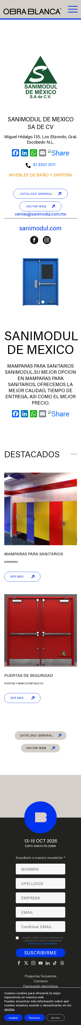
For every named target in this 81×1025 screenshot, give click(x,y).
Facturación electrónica (40, 986)
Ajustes (55, 1017)
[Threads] (62, 963)
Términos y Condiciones (42, 943)
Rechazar (34, 1017)
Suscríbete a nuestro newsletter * (40, 858)
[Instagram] (33, 963)
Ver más (17, 576)
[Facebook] (19, 963)
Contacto (41, 981)
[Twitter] (26, 963)
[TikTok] (55, 963)
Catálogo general (36, 194)
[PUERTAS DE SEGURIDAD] (40, 629)
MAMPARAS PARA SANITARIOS (33, 553)
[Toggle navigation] (72, 9)
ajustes (9, 1009)
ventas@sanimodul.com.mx (40, 214)
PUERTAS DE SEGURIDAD (28, 675)
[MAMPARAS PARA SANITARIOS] (40, 508)
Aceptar (13, 1017)
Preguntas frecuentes (40, 976)
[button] (38, 301)
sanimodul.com (40, 228)
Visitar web (36, 206)
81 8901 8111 (44, 164)
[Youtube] (40, 963)
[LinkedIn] (48, 963)
